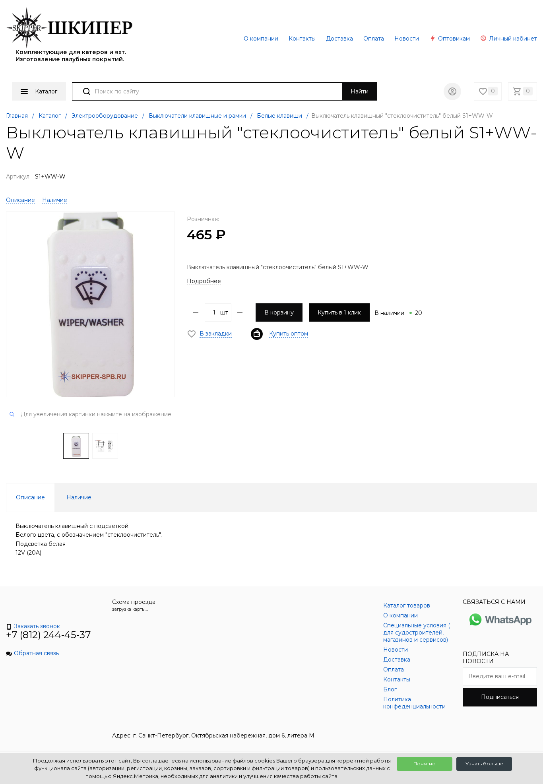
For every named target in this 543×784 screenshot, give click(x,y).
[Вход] (452, 91)
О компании (261, 38)
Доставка (339, 38)
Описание (20, 200)
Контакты (302, 38)
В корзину (279, 312)
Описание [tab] (30, 497)
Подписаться (500, 697)
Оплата (373, 38)
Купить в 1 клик (339, 312)
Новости (406, 38)
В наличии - (398, 312)
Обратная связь (36, 653)
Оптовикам (453, 38)
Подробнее (204, 281)
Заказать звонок (37, 626)
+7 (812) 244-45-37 (48, 634)
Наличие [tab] (78, 497)
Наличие (54, 200)
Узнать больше (484, 764)
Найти (359, 91)
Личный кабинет (512, 38)
